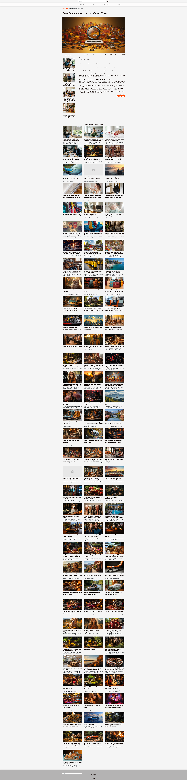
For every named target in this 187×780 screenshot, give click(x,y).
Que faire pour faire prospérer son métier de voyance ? (72, 593)
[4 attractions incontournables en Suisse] (114, 395)
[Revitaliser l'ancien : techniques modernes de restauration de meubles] (114, 150)
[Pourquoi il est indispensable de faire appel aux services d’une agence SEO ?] (114, 377)
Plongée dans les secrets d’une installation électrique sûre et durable (69, 84)
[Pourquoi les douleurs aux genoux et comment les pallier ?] (93, 358)
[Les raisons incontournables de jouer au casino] (72, 698)
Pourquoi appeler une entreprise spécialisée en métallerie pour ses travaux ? (93, 423)
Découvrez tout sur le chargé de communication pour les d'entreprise (92, 536)
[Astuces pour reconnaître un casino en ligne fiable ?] (114, 623)
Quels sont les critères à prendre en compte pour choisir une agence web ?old (93, 461)
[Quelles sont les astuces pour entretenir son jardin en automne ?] (72, 547)
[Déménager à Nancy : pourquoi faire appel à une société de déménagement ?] (93, 661)
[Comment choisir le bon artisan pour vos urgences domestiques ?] (72, 226)
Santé (93, 4)
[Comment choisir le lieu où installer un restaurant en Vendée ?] (72, 358)
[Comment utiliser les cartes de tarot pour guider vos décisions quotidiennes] (72, 245)
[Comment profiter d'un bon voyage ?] (93, 623)
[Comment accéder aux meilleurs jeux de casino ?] (93, 604)
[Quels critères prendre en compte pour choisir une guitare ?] (114, 679)
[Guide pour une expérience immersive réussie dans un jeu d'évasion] (93, 150)
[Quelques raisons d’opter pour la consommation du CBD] (72, 642)
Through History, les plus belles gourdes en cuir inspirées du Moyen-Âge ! (114, 197)
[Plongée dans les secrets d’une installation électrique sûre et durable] (69, 77)
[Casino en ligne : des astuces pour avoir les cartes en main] (114, 604)
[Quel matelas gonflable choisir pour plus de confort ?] (114, 585)
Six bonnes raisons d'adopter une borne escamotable (93, 271)
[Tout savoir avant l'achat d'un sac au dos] (93, 282)
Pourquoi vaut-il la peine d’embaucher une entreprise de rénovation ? (93, 480)
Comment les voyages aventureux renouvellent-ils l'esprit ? (114, 177)
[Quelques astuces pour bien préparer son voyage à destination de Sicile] (93, 566)
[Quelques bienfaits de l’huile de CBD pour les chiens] (72, 623)
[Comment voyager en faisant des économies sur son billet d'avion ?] (114, 547)
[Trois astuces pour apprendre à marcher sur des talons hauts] (72, 471)
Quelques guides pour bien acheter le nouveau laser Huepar (114, 309)
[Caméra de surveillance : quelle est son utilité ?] (93, 433)
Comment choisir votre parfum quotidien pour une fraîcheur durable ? (92, 197)
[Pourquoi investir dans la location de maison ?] (72, 661)
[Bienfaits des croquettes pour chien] (72, 509)
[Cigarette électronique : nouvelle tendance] (72, 490)
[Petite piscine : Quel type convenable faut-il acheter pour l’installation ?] (114, 509)
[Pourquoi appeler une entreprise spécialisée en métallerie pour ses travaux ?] (93, 414)
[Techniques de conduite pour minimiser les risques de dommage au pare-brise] (72, 169)
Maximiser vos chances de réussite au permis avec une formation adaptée (93, 140)
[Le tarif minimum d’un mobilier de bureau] (114, 452)
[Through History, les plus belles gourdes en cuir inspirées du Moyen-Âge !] (114, 188)
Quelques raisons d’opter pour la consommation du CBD (72, 649)
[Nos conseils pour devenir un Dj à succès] (93, 395)
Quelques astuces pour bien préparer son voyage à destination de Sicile (93, 575)
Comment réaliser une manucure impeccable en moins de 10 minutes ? (114, 140)
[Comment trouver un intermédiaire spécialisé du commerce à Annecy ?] (114, 414)
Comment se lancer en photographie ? (111, 498)
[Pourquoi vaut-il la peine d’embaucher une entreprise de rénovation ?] (93, 471)
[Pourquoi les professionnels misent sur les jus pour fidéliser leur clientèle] (69, 108)
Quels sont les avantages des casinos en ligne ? (71, 687)
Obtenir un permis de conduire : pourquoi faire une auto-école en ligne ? (72, 385)
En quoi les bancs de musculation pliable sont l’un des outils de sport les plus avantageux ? (114, 575)
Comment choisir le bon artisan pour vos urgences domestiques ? (72, 234)
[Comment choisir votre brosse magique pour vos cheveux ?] (93, 509)
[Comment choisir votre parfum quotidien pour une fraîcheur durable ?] (93, 188)
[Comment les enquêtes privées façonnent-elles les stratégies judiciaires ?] (72, 150)
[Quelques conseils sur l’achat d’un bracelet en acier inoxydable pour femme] (114, 661)
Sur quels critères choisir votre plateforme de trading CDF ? (113, 441)
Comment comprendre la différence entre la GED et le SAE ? (72, 328)
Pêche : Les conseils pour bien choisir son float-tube (92, 593)
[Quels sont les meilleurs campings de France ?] (114, 527)
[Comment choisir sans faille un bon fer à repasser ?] (72, 527)
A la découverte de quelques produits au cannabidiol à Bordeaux (113, 480)
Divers (119, 4)
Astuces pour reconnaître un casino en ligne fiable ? (113, 631)
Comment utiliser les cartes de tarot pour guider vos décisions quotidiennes (71, 254)
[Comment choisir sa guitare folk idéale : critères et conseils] (72, 264)
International (81, 4)
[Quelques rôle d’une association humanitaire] (93, 320)
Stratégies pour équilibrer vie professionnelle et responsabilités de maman (114, 254)
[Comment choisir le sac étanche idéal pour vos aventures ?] (93, 226)
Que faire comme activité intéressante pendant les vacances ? (72, 575)
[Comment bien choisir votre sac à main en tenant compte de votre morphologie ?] (114, 282)
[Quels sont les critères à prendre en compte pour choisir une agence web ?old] (93, 452)
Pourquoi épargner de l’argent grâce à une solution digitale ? (71, 744)
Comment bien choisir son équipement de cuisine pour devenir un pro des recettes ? (92, 216)
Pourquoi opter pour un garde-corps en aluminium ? (113, 725)
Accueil (63, 8)
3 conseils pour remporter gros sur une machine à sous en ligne (114, 706)
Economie (68, 4)
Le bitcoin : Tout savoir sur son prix (114, 346)
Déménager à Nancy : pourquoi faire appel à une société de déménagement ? (92, 669)
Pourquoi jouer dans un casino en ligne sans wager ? (72, 612)
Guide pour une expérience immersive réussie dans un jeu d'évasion (92, 159)
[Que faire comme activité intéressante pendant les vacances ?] (72, 566)
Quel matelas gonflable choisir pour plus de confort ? (113, 593)
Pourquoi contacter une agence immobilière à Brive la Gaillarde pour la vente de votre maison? (93, 310)
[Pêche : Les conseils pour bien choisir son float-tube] (93, 585)
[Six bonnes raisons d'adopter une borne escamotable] (93, 264)
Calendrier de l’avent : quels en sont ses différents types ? (71, 460)
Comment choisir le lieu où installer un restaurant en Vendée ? (72, 367)
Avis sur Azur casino (89, 724)
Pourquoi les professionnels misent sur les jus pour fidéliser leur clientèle (69, 116)
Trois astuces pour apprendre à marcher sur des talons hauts (71, 479)
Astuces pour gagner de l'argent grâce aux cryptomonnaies (72, 725)
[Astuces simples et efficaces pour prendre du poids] (93, 490)
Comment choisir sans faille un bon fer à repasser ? (71, 535)
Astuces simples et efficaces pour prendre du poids (93, 498)
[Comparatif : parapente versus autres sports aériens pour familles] (72, 207)
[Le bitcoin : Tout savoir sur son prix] (114, 339)
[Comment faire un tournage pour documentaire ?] (114, 736)
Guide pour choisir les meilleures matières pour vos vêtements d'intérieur (114, 235)
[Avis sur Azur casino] (93, 717)
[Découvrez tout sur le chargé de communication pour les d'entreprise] (93, 527)
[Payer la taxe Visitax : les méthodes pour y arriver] (72, 755)
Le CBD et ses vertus (89, 649)
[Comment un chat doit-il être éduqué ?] (72, 282)
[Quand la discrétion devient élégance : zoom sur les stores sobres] (72, 132)
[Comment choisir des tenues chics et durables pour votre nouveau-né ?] (114, 207)
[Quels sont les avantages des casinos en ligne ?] (72, 679)
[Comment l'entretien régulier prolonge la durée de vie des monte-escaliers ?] (72, 188)
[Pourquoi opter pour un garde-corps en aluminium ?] (114, 717)
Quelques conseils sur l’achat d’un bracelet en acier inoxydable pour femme (114, 669)
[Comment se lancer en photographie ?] (114, 490)
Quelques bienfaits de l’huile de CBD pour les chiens (72, 631)
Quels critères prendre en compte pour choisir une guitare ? (114, 687)
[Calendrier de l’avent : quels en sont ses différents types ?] (72, 452)
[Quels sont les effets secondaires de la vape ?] (72, 395)
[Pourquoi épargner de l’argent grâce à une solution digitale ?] (72, 736)
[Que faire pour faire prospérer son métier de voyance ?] (72, 585)
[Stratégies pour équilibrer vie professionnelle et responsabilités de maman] (114, 245)
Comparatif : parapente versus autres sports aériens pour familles (72, 215)
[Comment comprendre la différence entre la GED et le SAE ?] (72, 320)
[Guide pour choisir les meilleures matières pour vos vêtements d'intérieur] (114, 226)
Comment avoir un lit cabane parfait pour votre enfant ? (71, 309)
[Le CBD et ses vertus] (93, 642)
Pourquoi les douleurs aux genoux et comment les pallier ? (93, 366)
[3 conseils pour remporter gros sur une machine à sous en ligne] (114, 698)
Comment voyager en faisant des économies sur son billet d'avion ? (114, 555)
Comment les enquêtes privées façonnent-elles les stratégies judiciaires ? (71, 159)
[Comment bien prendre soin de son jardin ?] (93, 547)
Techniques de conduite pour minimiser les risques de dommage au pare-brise (71, 178)
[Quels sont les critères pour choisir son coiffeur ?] (72, 339)
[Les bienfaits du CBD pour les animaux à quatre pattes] (114, 642)
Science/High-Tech (106, 4)
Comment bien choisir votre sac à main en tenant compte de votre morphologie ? (114, 291)
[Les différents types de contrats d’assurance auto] (93, 736)
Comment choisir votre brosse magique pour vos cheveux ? (92, 516)
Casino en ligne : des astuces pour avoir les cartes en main (114, 612)
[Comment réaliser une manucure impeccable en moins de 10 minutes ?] (114, 132)
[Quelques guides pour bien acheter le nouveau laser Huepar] (114, 301)
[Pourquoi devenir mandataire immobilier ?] (93, 377)
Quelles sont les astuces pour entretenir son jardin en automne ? (72, 555)
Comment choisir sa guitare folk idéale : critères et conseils (72, 271)
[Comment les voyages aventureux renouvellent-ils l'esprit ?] (114, 169)
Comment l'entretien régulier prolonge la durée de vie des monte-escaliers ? (71, 197)
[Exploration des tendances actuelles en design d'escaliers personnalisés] (93, 169)
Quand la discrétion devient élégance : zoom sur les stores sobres (71, 140)
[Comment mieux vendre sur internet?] (72, 433)
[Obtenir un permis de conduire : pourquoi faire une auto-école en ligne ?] (72, 377)
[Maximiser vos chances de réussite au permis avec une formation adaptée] (93, 132)
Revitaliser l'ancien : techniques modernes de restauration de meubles (114, 159)
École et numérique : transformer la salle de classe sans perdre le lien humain (69, 100)
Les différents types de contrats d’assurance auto (92, 744)
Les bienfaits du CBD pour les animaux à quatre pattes (113, 649)
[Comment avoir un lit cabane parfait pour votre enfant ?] (72, 301)
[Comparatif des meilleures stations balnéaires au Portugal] (114, 264)
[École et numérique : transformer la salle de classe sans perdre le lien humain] (69, 92)
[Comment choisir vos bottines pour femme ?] (72, 414)
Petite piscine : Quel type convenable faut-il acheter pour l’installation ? (114, 517)
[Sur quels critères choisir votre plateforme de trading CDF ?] (114, 433)
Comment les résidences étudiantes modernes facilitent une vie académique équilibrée (92, 254)
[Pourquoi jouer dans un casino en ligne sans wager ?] (72, 604)
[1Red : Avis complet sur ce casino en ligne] (114, 358)
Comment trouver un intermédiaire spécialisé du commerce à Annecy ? (112, 423)
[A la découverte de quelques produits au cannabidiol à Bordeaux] (114, 471)
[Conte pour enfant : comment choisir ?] (93, 698)
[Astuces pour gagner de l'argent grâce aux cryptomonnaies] (72, 717)
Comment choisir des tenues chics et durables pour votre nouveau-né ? (114, 216)
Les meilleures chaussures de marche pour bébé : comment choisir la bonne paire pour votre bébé (114, 330)
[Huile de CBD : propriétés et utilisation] (93, 679)
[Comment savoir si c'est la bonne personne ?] (93, 339)
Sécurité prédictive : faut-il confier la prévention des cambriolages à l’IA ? (69, 69)
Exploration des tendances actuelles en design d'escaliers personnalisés (92, 178)
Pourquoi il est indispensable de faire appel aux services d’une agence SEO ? (114, 385)
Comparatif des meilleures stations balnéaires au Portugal (113, 271)
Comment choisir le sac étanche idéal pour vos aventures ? (93, 234)
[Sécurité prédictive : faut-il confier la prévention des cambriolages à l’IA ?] (69, 62)
